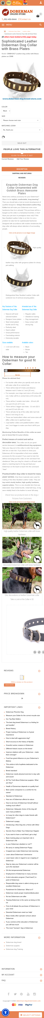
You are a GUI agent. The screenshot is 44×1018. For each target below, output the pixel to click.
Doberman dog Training (14, 949)
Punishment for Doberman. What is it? (19, 889)
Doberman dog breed (13, 942)
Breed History (11, 728)
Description (22, 169)
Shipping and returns (21, 173)
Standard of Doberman (14, 796)
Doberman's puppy (13, 821)
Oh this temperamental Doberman (18, 870)
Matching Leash (9, 126)
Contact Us (26, 19)
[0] (37, 17)
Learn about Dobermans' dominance (19, 854)
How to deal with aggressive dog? (18, 738)
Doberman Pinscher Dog (15, 712)
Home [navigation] (4, 31)
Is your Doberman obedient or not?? (19, 844)
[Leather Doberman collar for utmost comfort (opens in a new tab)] (22, 550)
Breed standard (11, 770)
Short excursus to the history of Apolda (20, 742)
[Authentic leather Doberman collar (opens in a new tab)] (22, 516)
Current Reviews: (8, 159)
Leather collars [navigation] (26, 31)
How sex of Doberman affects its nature (20, 799)
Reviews (21, 178)
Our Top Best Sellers (13, 719)
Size (3, 116)
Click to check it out (22, 155)
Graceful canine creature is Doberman (19, 745)
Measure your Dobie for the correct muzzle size (23, 715)
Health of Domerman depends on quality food (22, 786)
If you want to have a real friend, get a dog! (21, 834)
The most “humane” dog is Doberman (19, 928)
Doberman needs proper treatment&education (22, 893)
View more (9, 685)
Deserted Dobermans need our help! (19, 912)
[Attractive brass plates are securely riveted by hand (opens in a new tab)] (19, 280)
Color (4, 107)
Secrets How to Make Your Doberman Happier (22, 831)
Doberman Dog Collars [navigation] (14, 31)
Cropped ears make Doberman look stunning (22, 851)
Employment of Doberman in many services (21, 874)
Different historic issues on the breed (19, 748)
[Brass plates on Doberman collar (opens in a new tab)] (22, 580)
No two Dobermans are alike (16, 896)
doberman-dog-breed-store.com (28, 1001)
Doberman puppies (13, 946)
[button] (40, 25)
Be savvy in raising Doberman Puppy (19, 847)
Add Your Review (23, 159)
